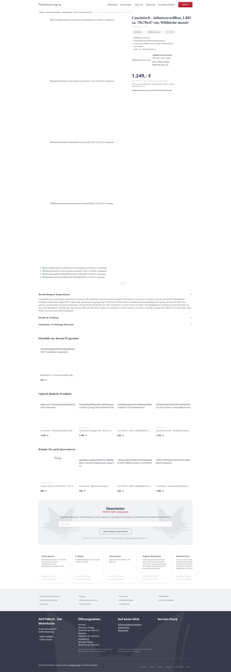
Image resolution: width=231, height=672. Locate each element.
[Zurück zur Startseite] (49, 4)
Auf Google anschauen (49, 579)
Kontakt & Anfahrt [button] (166, 4)
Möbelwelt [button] (112, 4)
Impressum (123, 630)
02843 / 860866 (46, 636)
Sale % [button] (185, 4)
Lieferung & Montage (157, 80)
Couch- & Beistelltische (82, 12)
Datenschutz (118, 538)
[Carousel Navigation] (82, 283)
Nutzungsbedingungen (133, 538)
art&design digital (74, 665)
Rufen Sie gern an (160, 64)
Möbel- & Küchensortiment (50, 12)
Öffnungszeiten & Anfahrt (129, 624)
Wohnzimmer (67, 12)
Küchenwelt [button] (126, 4)
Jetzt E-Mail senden (161, 62)
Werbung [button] (150, 4)
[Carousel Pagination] (72, 272)
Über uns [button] (139, 4)
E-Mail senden (45, 639)
